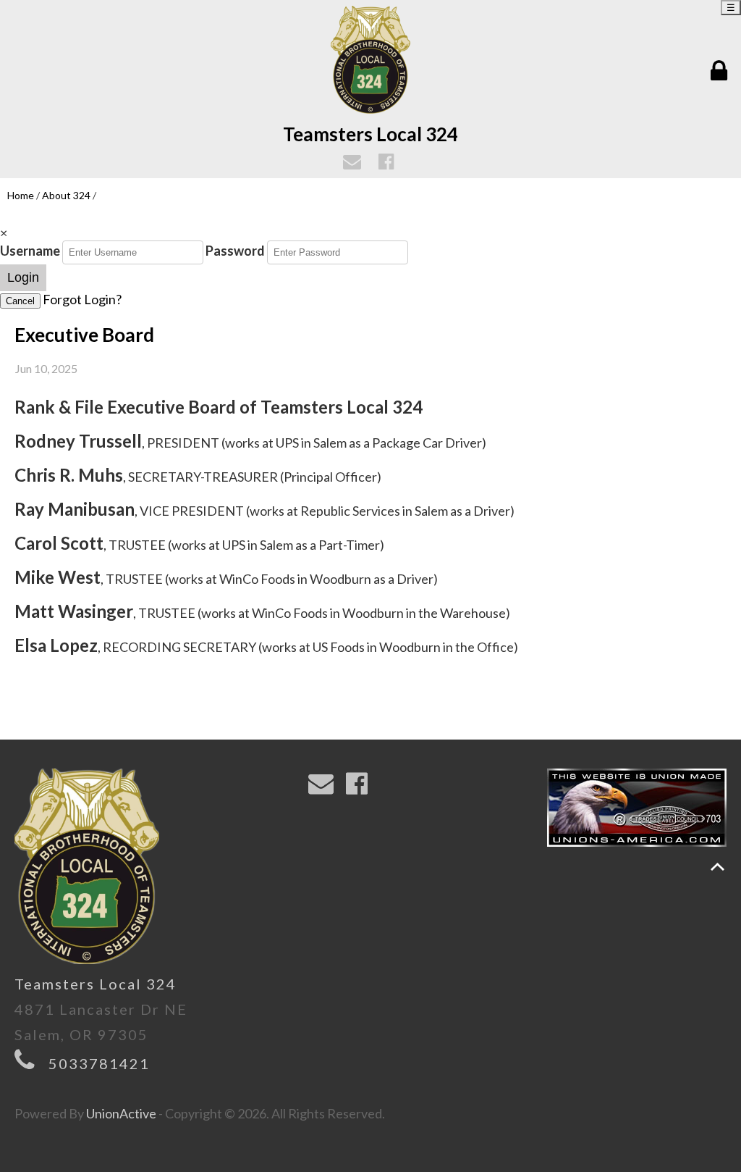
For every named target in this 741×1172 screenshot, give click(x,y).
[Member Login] (722, 71)
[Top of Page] (717, 866)
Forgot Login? (82, 299)
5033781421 (99, 1063)
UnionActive (121, 1113)
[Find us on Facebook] (388, 163)
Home (20, 195)
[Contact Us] (354, 163)
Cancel (20, 301)
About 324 (66, 195)
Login (23, 277)
